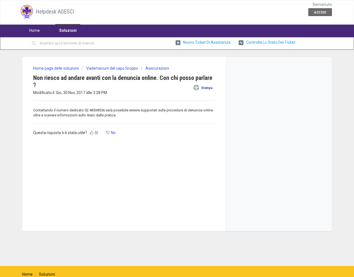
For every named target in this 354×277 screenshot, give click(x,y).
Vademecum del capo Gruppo (112, 68)
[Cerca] (34, 43)
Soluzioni (68, 30)
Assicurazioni (157, 68)
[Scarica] (166, 65)
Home (34, 30)
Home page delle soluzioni (56, 68)
